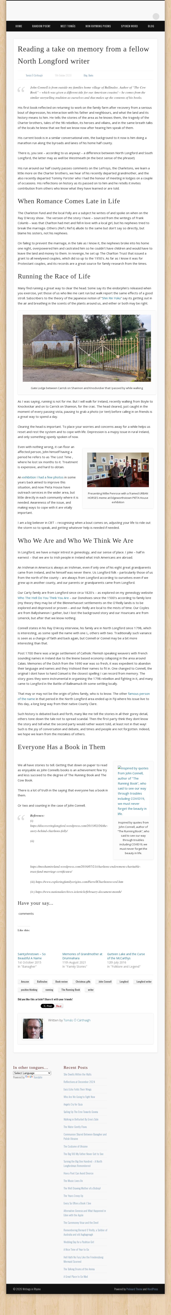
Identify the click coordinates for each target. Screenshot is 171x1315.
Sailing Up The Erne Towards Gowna (81, 1112)
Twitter (121, 16)
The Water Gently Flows (75, 1127)
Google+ (147, 16)
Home (18, 26)
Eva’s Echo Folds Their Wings (77, 1089)
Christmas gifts (83, 981)
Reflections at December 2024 (79, 1082)
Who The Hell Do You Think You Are (43, 598)
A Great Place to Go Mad (76, 1276)
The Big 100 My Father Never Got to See (83, 1154)
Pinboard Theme (134, 1289)
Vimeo (139, 16)
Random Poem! (41, 26)
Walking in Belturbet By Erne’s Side (81, 1119)
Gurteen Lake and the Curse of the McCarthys (126, 956)
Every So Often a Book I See (77, 1203)
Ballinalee (42, 981)
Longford (124, 981)
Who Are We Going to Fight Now (79, 1097)
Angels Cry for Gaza (73, 1104)
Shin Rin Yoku (111, 298)
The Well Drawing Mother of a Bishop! (82, 1188)
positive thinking (29, 989)
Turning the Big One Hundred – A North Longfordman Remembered (83, 1163)
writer (91, 989)
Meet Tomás (67, 26)
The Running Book (70, 989)
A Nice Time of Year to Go (76, 1249)
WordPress (152, 1289)
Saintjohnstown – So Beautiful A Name (32, 956)
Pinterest (130, 16)
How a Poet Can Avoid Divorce (78, 1173)
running (49, 989)
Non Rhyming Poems (98, 26)
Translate (38, 1077)
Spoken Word (129, 26)
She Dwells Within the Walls (77, 1074)
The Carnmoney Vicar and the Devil (81, 1222)
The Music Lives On (73, 1181)
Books (90, 75)
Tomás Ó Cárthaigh (34, 75)
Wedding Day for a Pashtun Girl (79, 1242)
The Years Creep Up (73, 1196)
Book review (61, 981)
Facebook (113, 16)
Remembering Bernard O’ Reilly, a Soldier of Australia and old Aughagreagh (85, 1232)
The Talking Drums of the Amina (79, 1269)
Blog (151, 26)
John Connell (105, 981)
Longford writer (144, 981)
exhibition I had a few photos (43, 477)
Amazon (25, 981)
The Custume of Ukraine (76, 1146)
